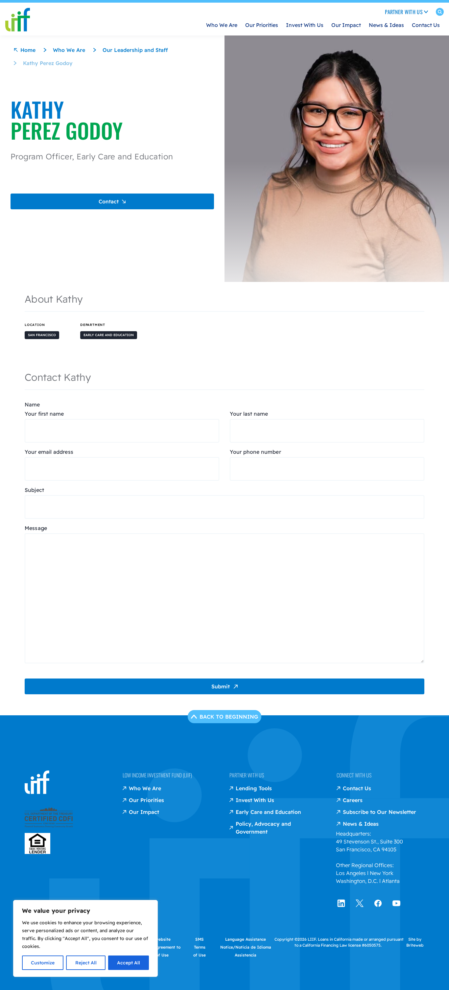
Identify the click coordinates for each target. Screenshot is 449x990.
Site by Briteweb (415, 942)
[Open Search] (440, 13)
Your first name (44, 413)
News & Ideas (386, 25)
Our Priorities (261, 25)
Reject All (86, 963)
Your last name (249, 413)
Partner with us (246, 775)
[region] (85, 938)
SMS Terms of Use (199, 947)
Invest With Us (304, 25)
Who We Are (221, 25)
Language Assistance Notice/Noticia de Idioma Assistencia (245, 947)
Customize (43, 963)
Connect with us (354, 775)
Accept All (128, 963)
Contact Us (426, 25)
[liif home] (17, 14)
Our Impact (346, 25)
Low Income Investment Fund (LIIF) (157, 775)
